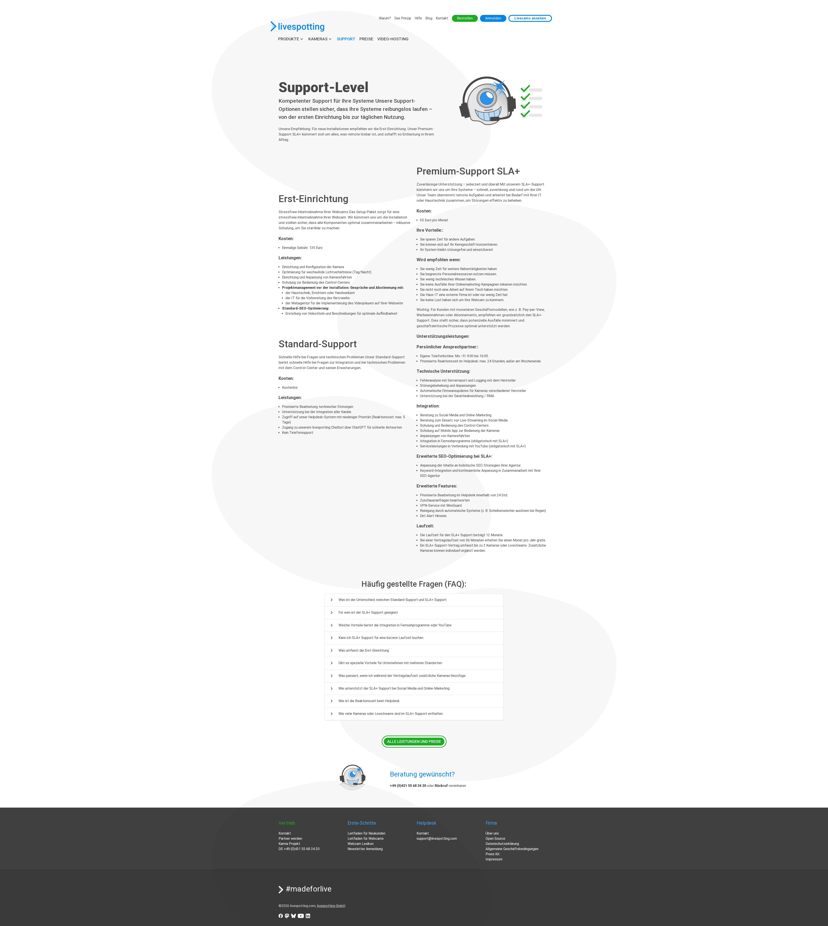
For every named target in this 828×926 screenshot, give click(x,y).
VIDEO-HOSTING (392, 38)
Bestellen (465, 18)
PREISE (366, 38)
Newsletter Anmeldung (365, 849)
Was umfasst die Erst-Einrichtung (359, 650)
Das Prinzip (402, 18)
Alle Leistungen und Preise (414, 741)
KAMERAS (320, 39)
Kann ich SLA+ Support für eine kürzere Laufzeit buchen (376, 638)
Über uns (492, 833)
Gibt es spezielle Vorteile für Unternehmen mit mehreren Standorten (385, 663)
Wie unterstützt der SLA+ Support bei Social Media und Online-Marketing (389, 688)
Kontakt (442, 18)
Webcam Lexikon (360, 844)
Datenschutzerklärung (502, 844)
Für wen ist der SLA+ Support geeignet (363, 612)
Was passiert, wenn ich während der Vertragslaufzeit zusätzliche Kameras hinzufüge (397, 676)
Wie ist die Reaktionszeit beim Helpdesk (364, 701)
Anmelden (493, 18)
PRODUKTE (291, 39)
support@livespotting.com (437, 838)
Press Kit (493, 854)
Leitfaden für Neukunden (366, 833)
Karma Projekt (289, 844)
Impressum (494, 859)
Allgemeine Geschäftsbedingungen (512, 849)
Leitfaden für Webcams (366, 838)
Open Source (495, 838)
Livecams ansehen (530, 18)
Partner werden (290, 838)
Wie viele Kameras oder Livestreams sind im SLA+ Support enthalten (386, 714)
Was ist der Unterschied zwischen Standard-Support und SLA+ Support (388, 600)
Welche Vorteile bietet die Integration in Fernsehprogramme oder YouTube (390, 625)
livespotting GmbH (331, 906)
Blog (428, 18)
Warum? (385, 18)
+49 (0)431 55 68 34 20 (302, 849)
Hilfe (418, 18)
